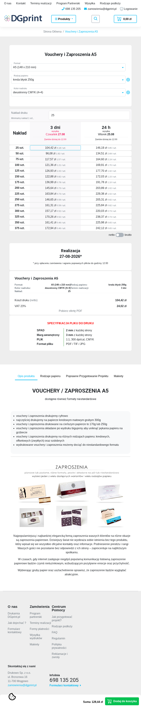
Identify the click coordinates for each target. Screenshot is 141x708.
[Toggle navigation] (95, 19)
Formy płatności (39, 628)
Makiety (34, 644)
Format (17, 63)
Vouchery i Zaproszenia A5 (81, 31)
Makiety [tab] (118, 376)
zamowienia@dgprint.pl (22, 685)
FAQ (54, 632)
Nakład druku (19, 112)
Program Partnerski (68, 3)
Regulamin (58, 638)
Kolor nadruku (20, 88)
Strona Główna (52, 31)
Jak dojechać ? (17, 622)
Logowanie (130, 8)
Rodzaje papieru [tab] (50, 376)
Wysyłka (90, 3)
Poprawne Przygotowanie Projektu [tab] (87, 376)
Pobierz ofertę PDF (70, 310)
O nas (7, 3)
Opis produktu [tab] (26, 376)
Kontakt (20, 3)
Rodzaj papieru (21, 76)
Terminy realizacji (41, 3)
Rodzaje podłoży (110, 3)
